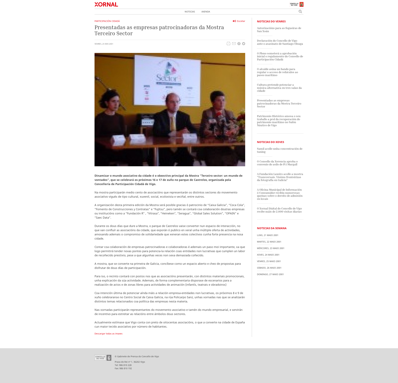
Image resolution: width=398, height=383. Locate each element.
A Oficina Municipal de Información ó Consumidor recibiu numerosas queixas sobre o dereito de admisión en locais (280, 194)
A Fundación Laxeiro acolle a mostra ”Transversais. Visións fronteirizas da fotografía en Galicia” (280, 177)
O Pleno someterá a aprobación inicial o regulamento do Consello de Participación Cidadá (280, 56)
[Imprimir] (228, 43)
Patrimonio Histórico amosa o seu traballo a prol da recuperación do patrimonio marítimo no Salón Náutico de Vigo (279, 120)
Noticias (190, 11)
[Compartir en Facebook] (239, 44)
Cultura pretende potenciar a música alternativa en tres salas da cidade (279, 87)
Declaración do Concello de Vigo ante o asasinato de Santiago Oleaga (280, 42)
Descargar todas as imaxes (109, 333)
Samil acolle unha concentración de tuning (279, 150)
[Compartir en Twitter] (243, 44)
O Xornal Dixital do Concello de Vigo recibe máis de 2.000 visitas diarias (279, 210)
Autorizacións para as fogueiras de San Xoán (279, 29)
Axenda (205, 11)
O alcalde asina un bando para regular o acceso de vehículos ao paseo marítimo (277, 72)
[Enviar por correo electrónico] (234, 44)
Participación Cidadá (107, 21)
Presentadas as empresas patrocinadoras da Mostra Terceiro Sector (279, 103)
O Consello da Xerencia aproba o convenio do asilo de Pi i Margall (277, 163)
